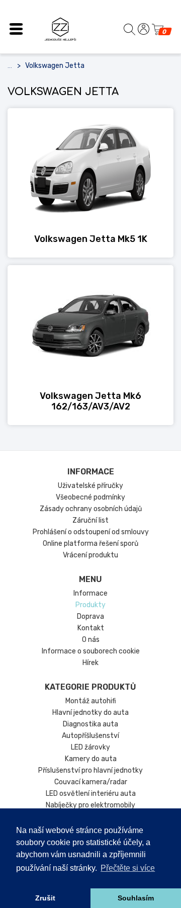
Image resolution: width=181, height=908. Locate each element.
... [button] (10, 65)
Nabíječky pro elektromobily (90, 805)
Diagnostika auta (90, 724)
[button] (16, 29)
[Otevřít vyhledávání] (129, 29)
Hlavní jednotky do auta (90, 712)
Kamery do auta (91, 759)
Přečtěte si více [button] (128, 868)
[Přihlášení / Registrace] (143, 29)
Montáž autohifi (90, 701)
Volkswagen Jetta (54, 65)
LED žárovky (90, 747)
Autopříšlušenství (90, 735)
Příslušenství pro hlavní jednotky (90, 770)
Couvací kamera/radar (90, 782)
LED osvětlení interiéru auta (91, 793)
